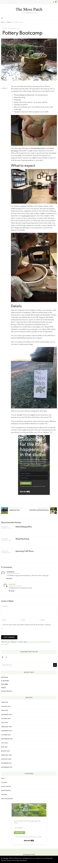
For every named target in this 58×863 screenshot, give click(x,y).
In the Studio (5, 680)
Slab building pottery (23, 527)
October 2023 (6, 718)
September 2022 (7, 739)
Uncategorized (7, 798)
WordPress (23, 860)
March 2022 (5, 751)
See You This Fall (6, 691)
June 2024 (4, 710)
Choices (3, 687)
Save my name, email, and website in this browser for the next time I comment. (27, 624)
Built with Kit (25, 491)
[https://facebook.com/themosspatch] (2, 657)
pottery (4, 794)
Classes (4, 782)
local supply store (28, 216)
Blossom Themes (6, 860)
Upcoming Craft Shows (24, 551)
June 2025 (4, 702)
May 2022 (4, 747)
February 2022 (6, 755)
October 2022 (6, 735)
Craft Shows (6, 786)
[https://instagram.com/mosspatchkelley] (6, 657)
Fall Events (4, 677)
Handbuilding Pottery (38, 148)
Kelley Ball (12, 584)
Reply (10, 578)
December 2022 (6, 730)
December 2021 (6, 763)
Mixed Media (6, 790)
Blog (3, 778)
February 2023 (6, 726)
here (31, 344)
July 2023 (4, 722)
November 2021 (6, 767)
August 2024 (5, 706)
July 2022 (4, 743)
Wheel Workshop (22, 539)
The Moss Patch (29, 9)
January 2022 (6, 759)
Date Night (4, 684)
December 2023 (6, 714)
